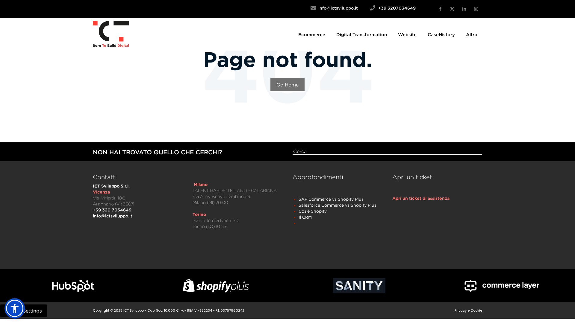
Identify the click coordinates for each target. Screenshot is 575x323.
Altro (471, 34)
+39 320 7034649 (112, 210)
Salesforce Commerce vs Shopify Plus (337, 205)
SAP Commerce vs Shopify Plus (331, 199)
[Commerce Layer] (502, 286)
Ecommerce (311, 34)
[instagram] (476, 9)
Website (407, 34)
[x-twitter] (452, 9)
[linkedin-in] (464, 9)
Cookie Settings (23, 310)
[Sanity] (359, 285)
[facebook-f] (440, 9)
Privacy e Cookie (468, 310)
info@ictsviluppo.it (343, 8)
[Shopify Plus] (216, 285)
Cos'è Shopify (313, 211)
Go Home (287, 84)
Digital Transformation (361, 34)
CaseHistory (441, 34)
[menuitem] (311, 34)
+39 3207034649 (397, 8)
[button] (14, 308)
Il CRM (305, 217)
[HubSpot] (73, 286)
